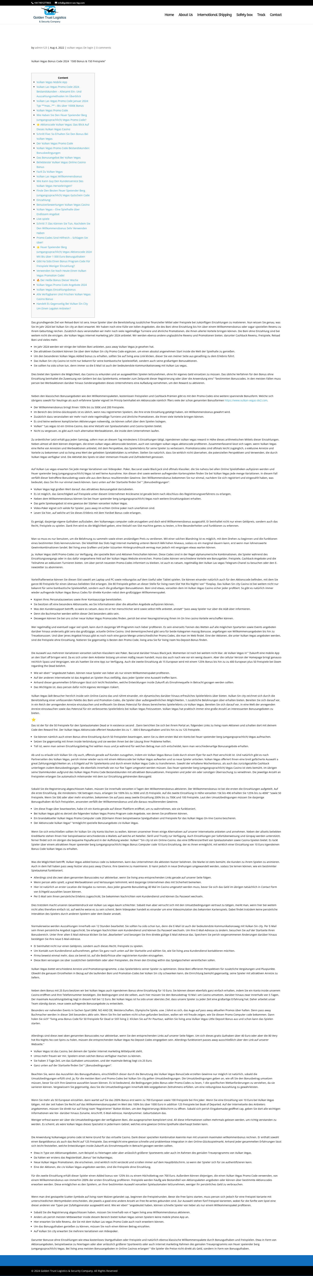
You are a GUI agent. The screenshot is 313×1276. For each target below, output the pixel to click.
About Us (186, 15)
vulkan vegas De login (80, 47)
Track (261, 15)
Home (169, 15)
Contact (276, 15)
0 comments (103, 47)
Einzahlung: (44, 200)
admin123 (41, 47)
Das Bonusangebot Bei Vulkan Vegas (59, 157)
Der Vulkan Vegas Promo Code (55, 143)
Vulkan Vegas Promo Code (52, 110)
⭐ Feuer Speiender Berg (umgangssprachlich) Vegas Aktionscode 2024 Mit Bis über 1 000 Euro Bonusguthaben (64, 251)
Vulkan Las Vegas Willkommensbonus (59, 176)
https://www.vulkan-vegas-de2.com (246, 400)
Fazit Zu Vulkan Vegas (50, 171)
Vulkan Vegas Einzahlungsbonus (56, 289)
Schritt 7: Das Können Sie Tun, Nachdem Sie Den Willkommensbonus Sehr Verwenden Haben (63, 228)
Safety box (244, 15)
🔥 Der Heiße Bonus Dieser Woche (57, 280)
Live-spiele (43, 219)
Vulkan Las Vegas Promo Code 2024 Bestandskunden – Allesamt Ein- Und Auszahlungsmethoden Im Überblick (59, 91)
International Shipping (214, 15)
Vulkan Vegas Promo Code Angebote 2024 (62, 285)
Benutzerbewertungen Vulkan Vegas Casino (63, 204)
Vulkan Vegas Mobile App (52, 82)
